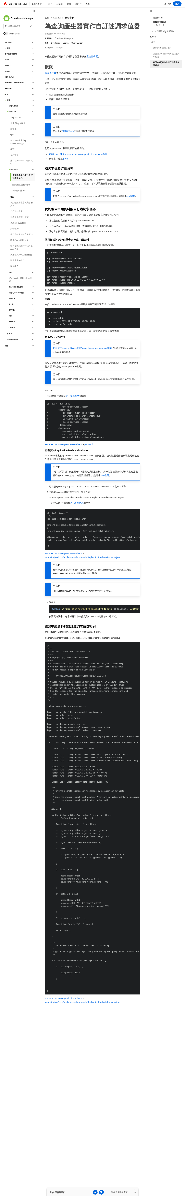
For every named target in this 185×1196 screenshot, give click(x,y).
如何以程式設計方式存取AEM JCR (21, 247)
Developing (55, 43)
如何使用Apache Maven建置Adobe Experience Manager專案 (82, 347)
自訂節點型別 (16, 211)
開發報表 (14, 266)
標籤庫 (13, 129)
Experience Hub (11, 54)
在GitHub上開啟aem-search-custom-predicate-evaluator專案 (78, 154)
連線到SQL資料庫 (18, 223)
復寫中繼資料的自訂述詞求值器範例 (166, 64)
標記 (12, 197)
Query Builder (77, 43)
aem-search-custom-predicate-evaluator (64, 444)
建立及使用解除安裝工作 (21, 234)
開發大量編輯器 (17, 260)
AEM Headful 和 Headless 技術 (20, 279)
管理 (6, 346)
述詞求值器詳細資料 (162, 48)
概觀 (153, 42)
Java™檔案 (130, 195)
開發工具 (12, 298)
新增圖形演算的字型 (19, 217)
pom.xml (88, 444)
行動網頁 (12, 327)
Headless (9, 89)
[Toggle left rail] (33, 11)
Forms (7, 71)
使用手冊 (69, 17)
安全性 (7, 48)
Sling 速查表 (15, 117)
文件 (47, 17)
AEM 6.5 (57, 17)
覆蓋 (12, 149)
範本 (12, 135)
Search (66, 43)
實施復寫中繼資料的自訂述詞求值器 (166, 55)
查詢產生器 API (18, 190)
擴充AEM (12, 310)
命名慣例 (14, 155)
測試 (10, 316)
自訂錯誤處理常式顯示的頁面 (21, 204)
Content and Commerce (14, 83)
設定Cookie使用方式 (19, 240)
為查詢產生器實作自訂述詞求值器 (22, 177)
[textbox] (18, 26)
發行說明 (8, 42)
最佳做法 (12, 322)
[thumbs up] (95, 1192)
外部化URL (15, 228)
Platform (12, 112)
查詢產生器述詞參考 (21, 184)
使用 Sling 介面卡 (17, 123)
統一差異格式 (72, 396)
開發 (8, 100)
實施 (6, 94)
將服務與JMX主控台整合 (21, 254)
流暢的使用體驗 (12, 339)
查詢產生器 (92, 56)
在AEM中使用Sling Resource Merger (18, 142)
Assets (8, 65)
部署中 (9, 334)
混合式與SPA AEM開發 (16, 293)
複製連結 (170, 31)
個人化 (11, 304)
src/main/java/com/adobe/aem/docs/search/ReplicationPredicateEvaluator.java (82, 557)
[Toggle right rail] (151, 11)
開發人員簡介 (13, 106)
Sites (7, 60)
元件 (10, 272)
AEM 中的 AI (9, 77)
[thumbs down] (101, 1192)
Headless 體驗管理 (16, 287)
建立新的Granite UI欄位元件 (21, 162)
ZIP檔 (65, 158)
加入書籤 (158, 31)
